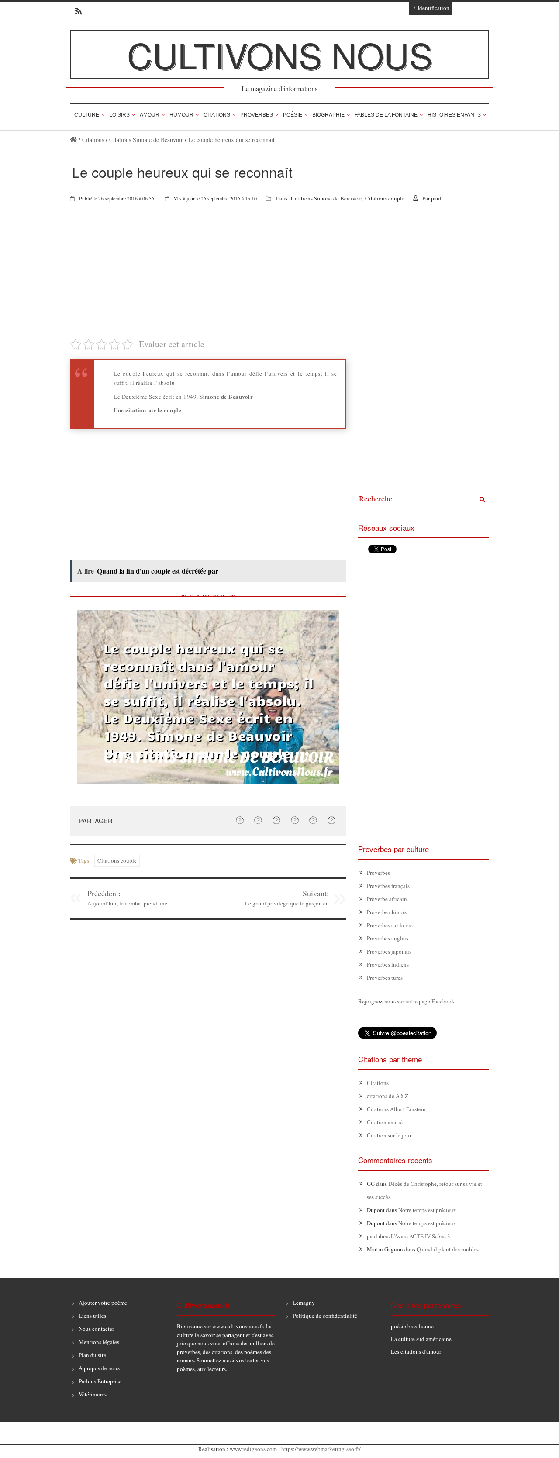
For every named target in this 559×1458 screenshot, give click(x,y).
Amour (149, 115)
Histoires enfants (454, 115)
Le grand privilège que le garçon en (287, 903)
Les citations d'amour (416, 1351)
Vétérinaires (93, 1394)
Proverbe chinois (387, 912)
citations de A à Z (387, 1096)
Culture (86, 115)
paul (436, 198)
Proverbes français (388, 886)
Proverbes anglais (387, 938)
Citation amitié (385, 1122)
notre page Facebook (430, 1001)
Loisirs (119, 115)
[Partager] (240, 820)
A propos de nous (99, 1368)
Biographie (328, 115)
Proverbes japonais (389, 951)
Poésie (292, 115)
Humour (181, 115)
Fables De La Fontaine (386, 115)
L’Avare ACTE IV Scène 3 (420, 1236)
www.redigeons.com (253, 1449)
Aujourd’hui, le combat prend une (127, 903)
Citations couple (384, 198)
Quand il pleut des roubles (448, 1249)
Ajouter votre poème (103, 1302)
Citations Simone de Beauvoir (146, 139)
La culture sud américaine (421, 1339)
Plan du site (92, 1355)
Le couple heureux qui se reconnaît (231, 139)
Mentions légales (99, 1342)
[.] (73, 139)
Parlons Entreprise (100, 1381)
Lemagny (304, 1302)
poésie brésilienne (412, 1326)
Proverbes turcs (385, 977)
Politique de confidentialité (325, 1316)
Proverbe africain (387, 899)
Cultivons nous (279, 54)
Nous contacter (96, 1329)
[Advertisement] (208, 276)
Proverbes (256, 115)
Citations (217, 115)
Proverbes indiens (388, 964)
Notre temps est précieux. (428, 1210)
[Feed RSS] (76, 11)
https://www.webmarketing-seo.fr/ (321, 1449)
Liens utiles (92, 1316)
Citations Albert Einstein (396, 1109)
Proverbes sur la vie (390, 925)
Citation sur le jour (389, 1135)
